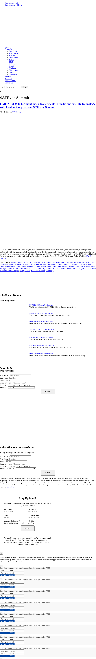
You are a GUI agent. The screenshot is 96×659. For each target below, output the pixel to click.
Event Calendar (10, 81)
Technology (13, 70)
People (11, 66)
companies (51, 264)
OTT (11, 62)
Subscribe (8, 76)
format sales (79, 266)
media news (23, 269)
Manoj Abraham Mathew (9, 269)
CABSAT (17, 264)
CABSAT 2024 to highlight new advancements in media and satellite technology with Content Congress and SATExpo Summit (47, 105)
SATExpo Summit (38, 271)
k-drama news (89, 266)
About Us (8, 79)
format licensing (68, 266)
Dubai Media (41, 266)
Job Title (4, 387)
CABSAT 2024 (27, 264)
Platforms (12, 68)
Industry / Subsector (8, 385)
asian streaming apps (77, 262)
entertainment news (54, 266)
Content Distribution (7, 266)
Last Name (4, 378)
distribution (31, 266)
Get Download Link (7, 575)
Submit (48, 391)
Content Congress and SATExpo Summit (78, 264)
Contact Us (9, 83)
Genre (11, 60)
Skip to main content (12, 3)
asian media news (62, 262)
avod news (90, 262)
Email (3, 380)
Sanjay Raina (25, 271)
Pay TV (12, 64)
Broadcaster (13, 51)
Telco (11, 72)
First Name (5, 375)
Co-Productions (40, 264)
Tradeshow (13, 74)
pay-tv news (47, 269)
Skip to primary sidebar (13, 5)
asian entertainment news (45, 262)
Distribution (13, 58)
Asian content (15, 262)
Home (7, 47)
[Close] (1, 589)
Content (12, 55)
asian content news (28, 262)
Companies (13, 53)
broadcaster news (6, 264)
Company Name (7, 383)
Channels (8, 49)
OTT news (38, 269)
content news (21, 266)
